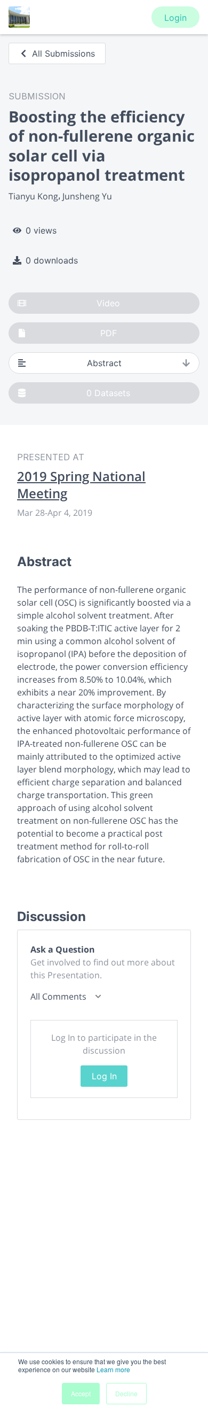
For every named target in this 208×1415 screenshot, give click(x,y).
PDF (108, 333)
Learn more (113, 1369)
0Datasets (108, 393)
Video (108, 303)
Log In (104, 1076)
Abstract (104, 363)
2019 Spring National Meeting (81, 485)
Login (175, 17)
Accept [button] (81, 1393)
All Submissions (63, 53)
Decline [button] (126, 1393)
